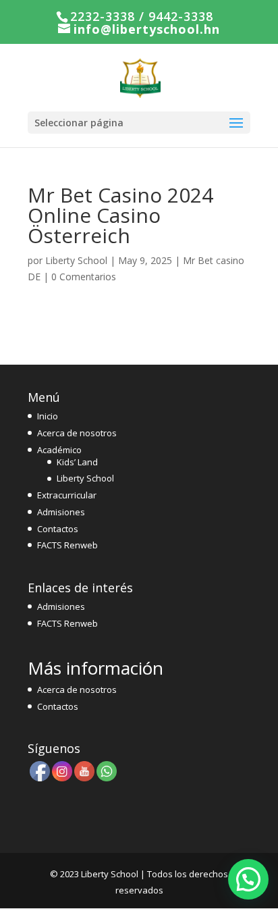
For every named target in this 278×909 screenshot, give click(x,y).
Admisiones (61, 512)
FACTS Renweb (67, 545)
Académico (59, 450)
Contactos (57, 529)
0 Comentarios (83, 276)
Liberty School (76, 260)
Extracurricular (66, 495)
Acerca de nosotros (77, 433)
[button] (248, 879)
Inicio (47, 416)
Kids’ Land (77, 462)
